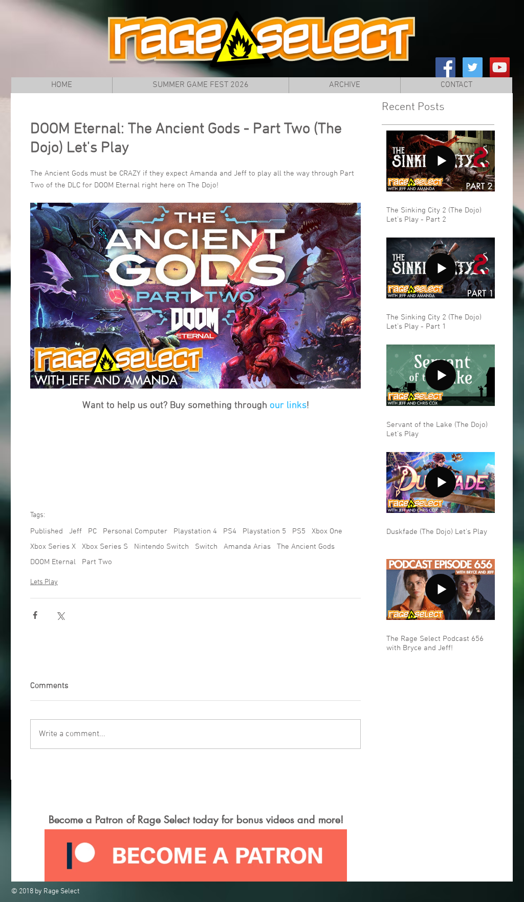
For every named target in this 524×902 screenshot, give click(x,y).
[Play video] (195, 296)
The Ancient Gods (306, 546)
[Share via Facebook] (35, 615)
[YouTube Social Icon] (500, 67)
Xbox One (327, 531)
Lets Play (44, 582)
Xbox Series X (53, 546)
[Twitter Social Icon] (473, 67)
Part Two (97, 562)
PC (92, 531)
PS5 (298, 531)
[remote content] (195, 457)
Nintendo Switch (161, 546)
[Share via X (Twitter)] (60, 615)
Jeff (75, 531)
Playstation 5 (264, 531)
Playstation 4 (195, 531)
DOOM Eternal (53, 562)
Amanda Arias (247, 546)
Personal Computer (135, 531)
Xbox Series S (105, 546)
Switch (206, 546)
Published (46, 531)
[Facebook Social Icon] (445, 67)
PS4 (229, 531)
